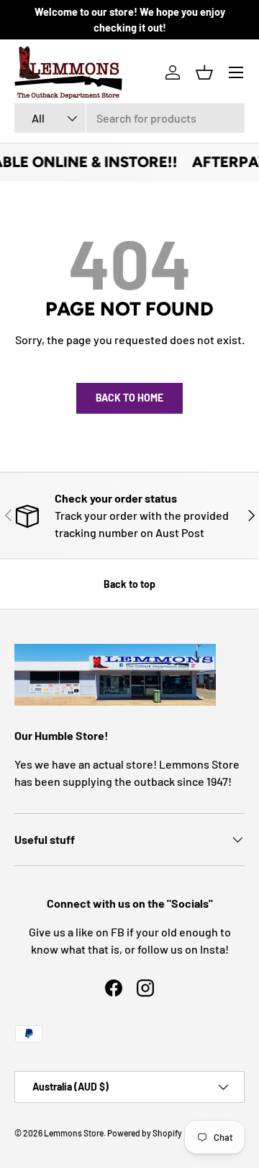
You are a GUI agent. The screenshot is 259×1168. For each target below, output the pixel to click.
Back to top (129, 584)
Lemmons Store (74, 1133)
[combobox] (129, 118)
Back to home (129, 397)
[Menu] (236, 72)
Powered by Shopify (144, 1133)
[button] (204, 72)
